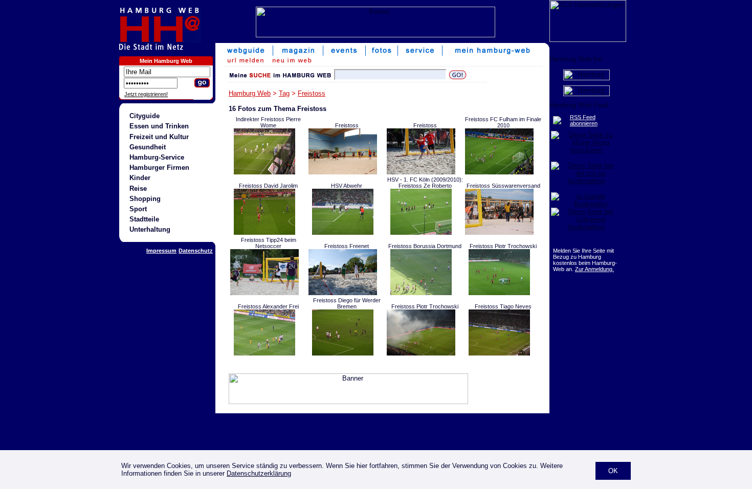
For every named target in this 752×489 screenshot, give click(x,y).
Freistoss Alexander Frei (268, 306)
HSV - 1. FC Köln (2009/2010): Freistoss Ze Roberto (425, 182)
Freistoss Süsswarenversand (503, 186)
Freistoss (311, 93)
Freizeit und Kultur (159, 137)
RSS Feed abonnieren (584, 120)
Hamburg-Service (156, 157)
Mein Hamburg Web (166, 61)
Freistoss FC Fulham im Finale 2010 (503, 122)
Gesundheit (147, 147)
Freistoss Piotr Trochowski (503, 246)
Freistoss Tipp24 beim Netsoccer (268, 243)
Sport (138, 209)
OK (613, 471)
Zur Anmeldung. (594, 269)
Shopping (145, 199)
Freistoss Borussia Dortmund (424, 246)
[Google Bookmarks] (586, 204)
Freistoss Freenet (346, 246)
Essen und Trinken (159, 126)
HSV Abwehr (346, 186)
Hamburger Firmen (159, 167)
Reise (138, 188)
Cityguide (144, 116)
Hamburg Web (250, 93)
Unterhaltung (149, 229)
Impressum (161, 251)
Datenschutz (196, 251)
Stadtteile (144, 219)
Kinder (139, 178)
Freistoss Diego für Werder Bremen (347, 303)
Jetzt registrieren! (146, 94)
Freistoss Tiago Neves (503, 306)
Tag (284, 93)
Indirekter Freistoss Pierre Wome (268, 122)
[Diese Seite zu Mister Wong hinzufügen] (586, 150)
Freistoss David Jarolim (268, 186)
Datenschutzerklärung (259, 473)
